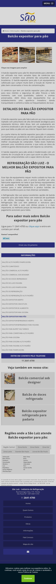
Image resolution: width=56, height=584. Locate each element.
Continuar (28, 578)
